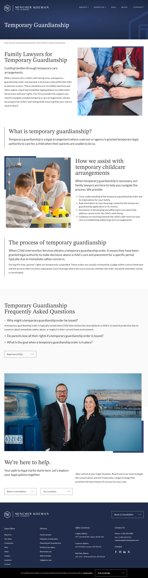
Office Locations (82, 528)
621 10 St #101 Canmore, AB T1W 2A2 (88, 547)
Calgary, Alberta (81, 533)
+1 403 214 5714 (124, 537)
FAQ (113, 7)
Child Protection (41, 43)
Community (8, 543)
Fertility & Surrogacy (47, 547)
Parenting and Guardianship (25, 43)
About (83, 7)
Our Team (8, 539)
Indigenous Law (46, 560)
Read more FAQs (15, 354)
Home (6, 43)
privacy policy (88, 573)
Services (99, 7)
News (6, 551)
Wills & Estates (45, 556)
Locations (8, 560)
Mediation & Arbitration (49, 539)
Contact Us (120, 528)
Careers (7, 556)
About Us (7, 535)
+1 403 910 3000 (126, 533)
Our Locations (49, 491)
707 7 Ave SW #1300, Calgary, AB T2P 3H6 (89, 537)
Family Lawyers (45, 535)
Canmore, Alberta (82, 543)
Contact (138, 7)
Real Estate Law (46, 551)
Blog (125, 7)
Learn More (9, 529)
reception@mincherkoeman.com (127, 540)
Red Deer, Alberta (81, 553)
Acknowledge (104, 573)
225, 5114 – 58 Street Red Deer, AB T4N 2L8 (90, 557)
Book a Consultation (16, 491)
